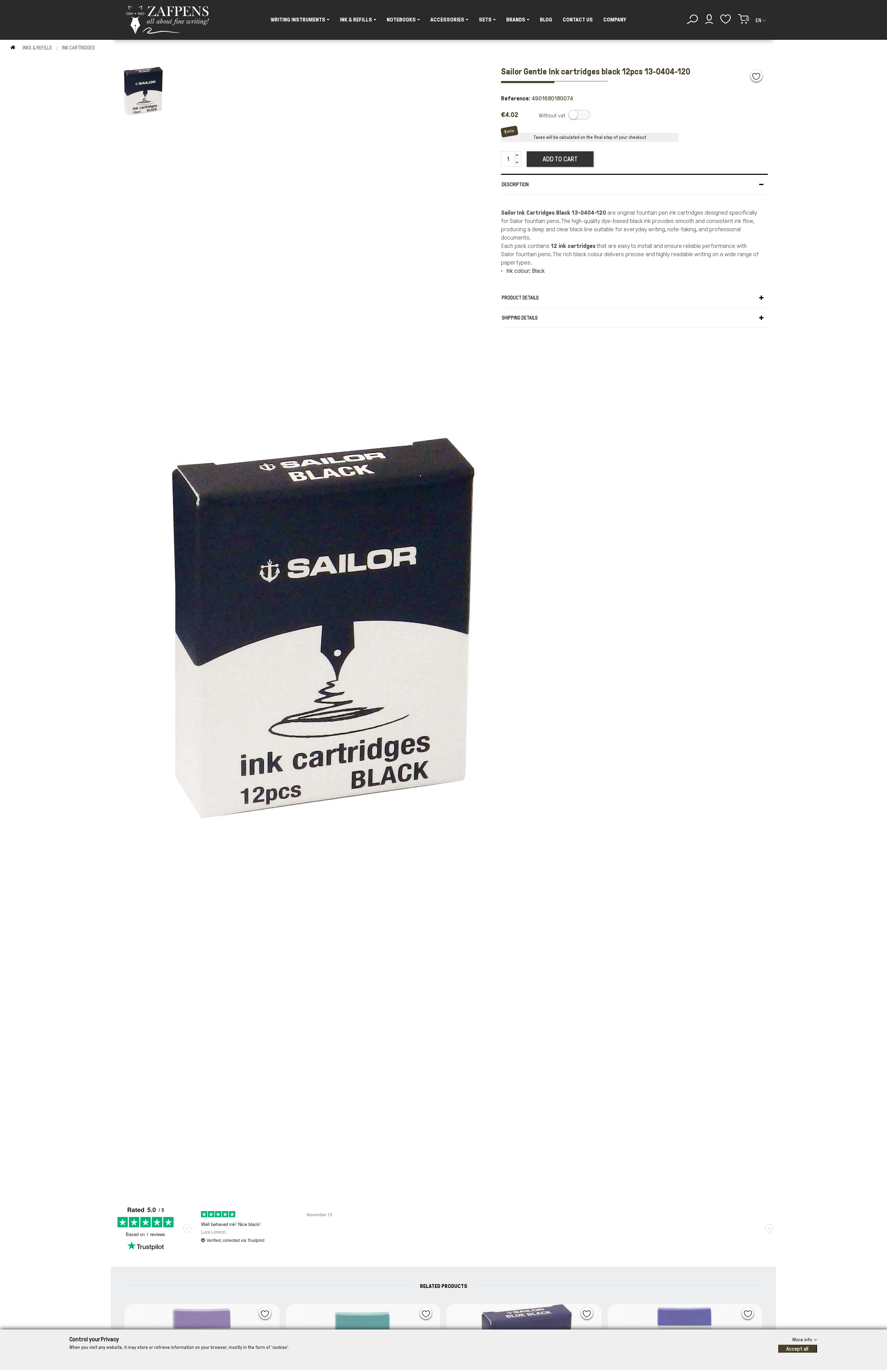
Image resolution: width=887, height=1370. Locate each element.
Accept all (797, 1349)
